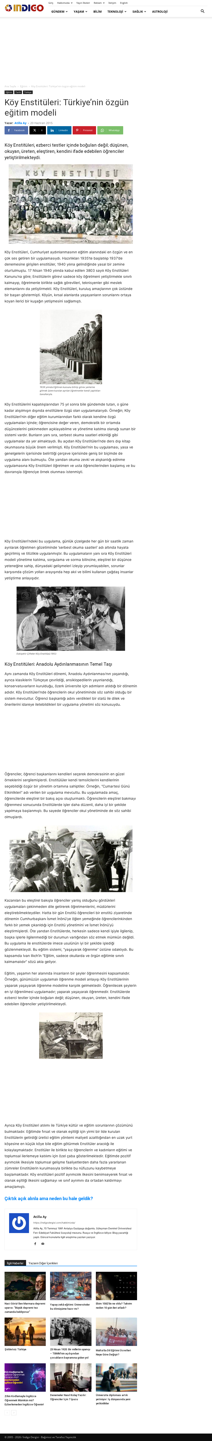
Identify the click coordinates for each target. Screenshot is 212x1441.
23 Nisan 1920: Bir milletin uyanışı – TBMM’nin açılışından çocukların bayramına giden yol (70, 1353)
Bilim (97, 11)
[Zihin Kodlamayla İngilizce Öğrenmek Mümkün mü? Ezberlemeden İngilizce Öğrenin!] (25, 1378)
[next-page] (13, 1412)
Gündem (57, 11)
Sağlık (137, 11)
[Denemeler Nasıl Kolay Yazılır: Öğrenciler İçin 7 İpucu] (70, 1377)
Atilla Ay (20, 123)
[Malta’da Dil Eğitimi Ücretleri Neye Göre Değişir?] (116, 1332)
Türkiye (27, 92)
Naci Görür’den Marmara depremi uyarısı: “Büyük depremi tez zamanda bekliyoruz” (25, 1307)
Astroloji (160, 11)
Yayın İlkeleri (83, 2)
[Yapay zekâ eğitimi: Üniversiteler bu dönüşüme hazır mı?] (70, 1286)
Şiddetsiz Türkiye (15, 1349)
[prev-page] (7, 1412)
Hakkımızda (63, 2)
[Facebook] (36, 1244)
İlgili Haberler (15, 1263)
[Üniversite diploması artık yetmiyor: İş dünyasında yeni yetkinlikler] (116, 1377)
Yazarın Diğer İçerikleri (43, 1263)
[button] (202, 12)
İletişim (112, 2)
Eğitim (23, 86)
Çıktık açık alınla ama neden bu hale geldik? (49, 1198)
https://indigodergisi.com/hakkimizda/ (54, 1222)
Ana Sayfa (10, 86)
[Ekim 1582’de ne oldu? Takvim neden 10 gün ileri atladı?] (116, 1286)
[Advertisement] (106, 51)
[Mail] (44, 1244)
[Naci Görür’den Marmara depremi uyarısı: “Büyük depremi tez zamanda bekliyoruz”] (25, 1286)
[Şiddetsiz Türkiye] (25, 1332)
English (124, 2)
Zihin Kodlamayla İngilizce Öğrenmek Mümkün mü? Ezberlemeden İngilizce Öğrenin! (24, 1400)
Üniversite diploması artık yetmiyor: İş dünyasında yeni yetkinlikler (113, 1399)
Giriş (50, 2)
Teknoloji (115, 11)
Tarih (18, 92)
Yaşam (79, 11)
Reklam (98, 2)
